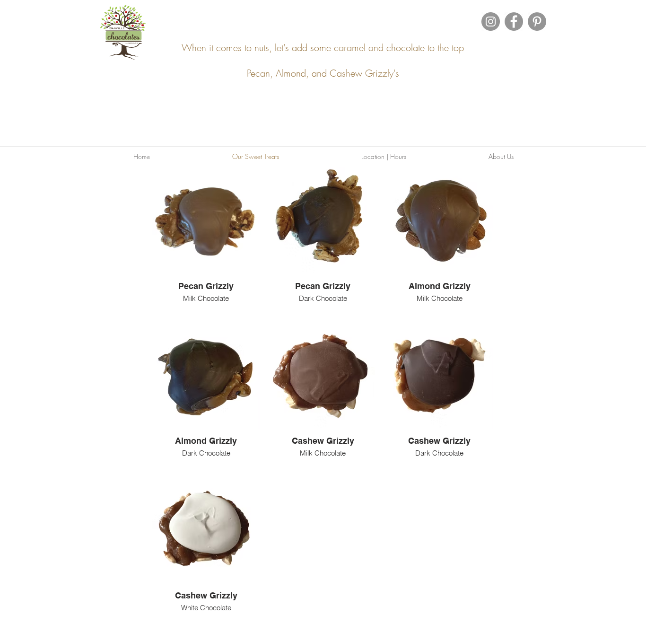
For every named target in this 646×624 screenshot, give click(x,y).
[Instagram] (490, 21)
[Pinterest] (537, 21)
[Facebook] (514, 21)
